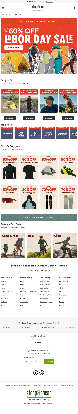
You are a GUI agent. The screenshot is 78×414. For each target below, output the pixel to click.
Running (62, 298)
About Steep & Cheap (38, 336)
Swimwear (4, 298)
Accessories (24, 302)
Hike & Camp (63, 281)
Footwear (4, 302)
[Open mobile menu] (3, 8)
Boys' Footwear (45, 285)
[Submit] (3, 14)
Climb (61, 288)
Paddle (61, 305)
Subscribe (49, 361)
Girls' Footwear (45, 291)
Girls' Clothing (44, 288)
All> (2, 305)
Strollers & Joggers (46, 302)
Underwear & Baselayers (28, 291)
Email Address (29, 357)
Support (38, 342)
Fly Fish (61, 302)
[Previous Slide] (1, 1)
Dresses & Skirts (6, 291)
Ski (60, 291)
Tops (2, 285)
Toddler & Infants (46, 295)
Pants (3, 288)
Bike (60, 285)
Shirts (22, 288)
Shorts (3, 295)
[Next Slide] (76, 1)
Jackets (3, 281)
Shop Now (9, 118)
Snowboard (63, 295)
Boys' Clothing (45, 281)
